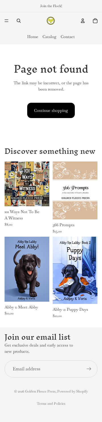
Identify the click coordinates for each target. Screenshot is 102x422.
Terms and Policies (51, 403)
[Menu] (6, 20)
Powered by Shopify (72, 391)
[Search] (18, 20)
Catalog (49, 36)
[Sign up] (89, 369)
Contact (68, 36)
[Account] (82, 20)
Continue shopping (51, 110)
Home (32, 36)
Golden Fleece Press (40, 391)
